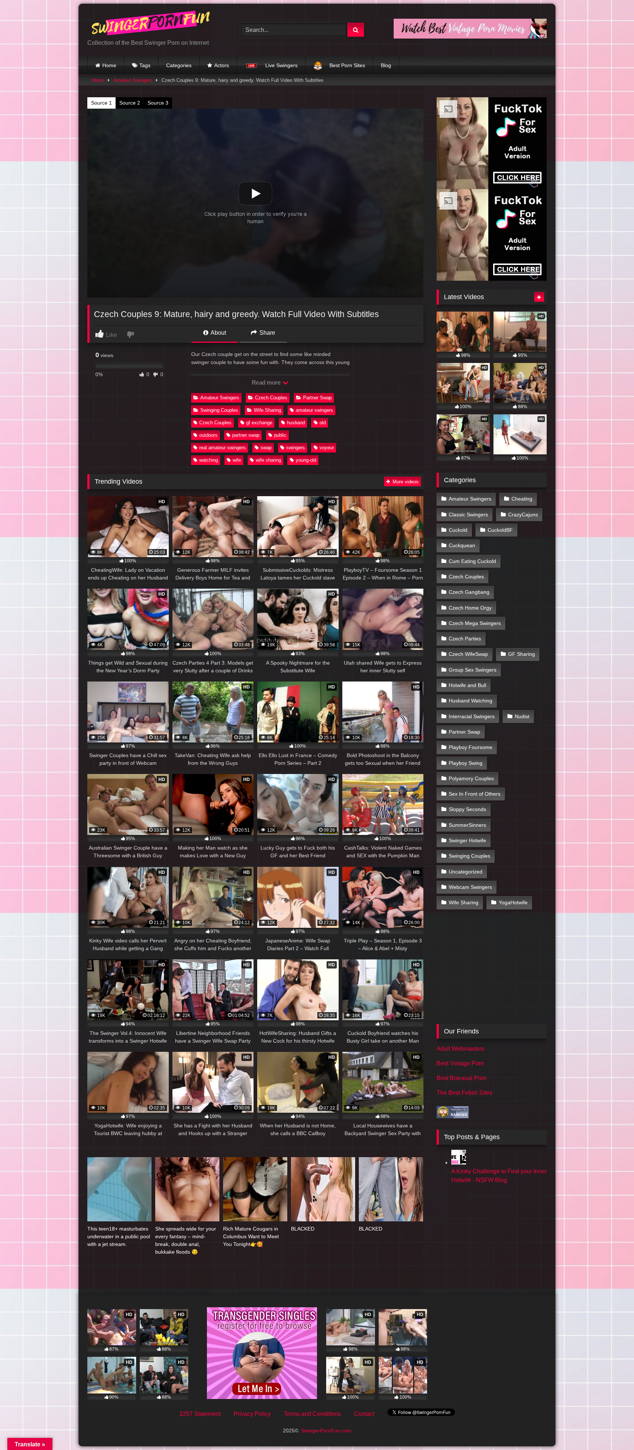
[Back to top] (611, 1428)
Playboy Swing (465, 763)
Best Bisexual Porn (462, 1078)
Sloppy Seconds (467, 809)
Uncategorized (465, 872)
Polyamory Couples (471, 778)
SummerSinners (467, 825)
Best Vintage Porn (460, 1063)
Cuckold (458, 530)
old (323, 422)
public (280, 435)
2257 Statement (200, 1414)
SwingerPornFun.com (326, 1430)
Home (109, 65)
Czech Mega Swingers (475, 623)
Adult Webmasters (460, 1049)
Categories (179, 65)
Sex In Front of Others (474, 794)
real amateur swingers (222, 447)
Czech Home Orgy (470, 608)
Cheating (521, 499)
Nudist (522, 716)
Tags (144, 65)
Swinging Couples (219, 410)
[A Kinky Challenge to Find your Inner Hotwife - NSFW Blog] (458, 1162)
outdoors (208, 435)
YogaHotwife (513, 902)
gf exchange (259, 422)
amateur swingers (314, 410)
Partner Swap (317, 397)
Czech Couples (271, 397)
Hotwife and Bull (467, 685)
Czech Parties (465, 639)
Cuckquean (462, 545)
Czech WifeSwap (468, 654)
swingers (295, 447)
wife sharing (268, 460)
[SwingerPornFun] (151, 24)
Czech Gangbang (469, 592)
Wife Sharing (267, 410)
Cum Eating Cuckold (472, 561)
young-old (306, 460)
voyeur (327, 447)
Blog (386, 65)
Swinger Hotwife (467, 840)
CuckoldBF (500, 530)
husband (296, 422)
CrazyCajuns (523, 514)
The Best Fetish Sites (464, 1093)
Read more (267, 382)
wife (237, 460)
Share (266, 333)
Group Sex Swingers (472, 670)
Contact (364, 1414)
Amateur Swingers (132, 80)
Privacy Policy (252, 1414)
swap (266, 447)
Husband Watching (470, 701)
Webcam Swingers (470, 887)
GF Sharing (521, 654)
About (217, 333)
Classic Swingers (468, 514)
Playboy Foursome (470, 747)
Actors (221, 65)
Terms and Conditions (312, 1414)
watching (208, 460)
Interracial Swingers (472, 716)
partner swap (245, 435)
